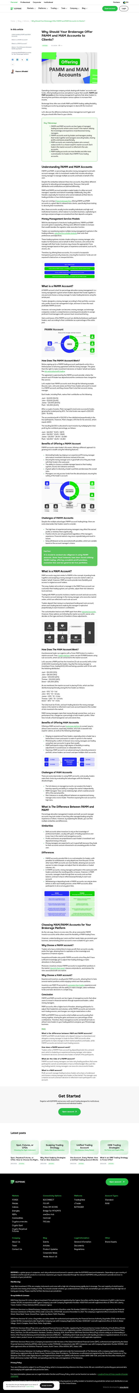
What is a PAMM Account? (20, 40)
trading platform (64, 656)
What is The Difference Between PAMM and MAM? (21, 48)
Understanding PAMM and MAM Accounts (21, 35)
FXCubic (46, 1222)
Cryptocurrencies (19, 1222)
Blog (19, 21)
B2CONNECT (48, 1200)
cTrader (77, 1203)
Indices (15, 1207)
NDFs (14, 1214)
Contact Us (17, 1249)
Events (46, 1242)
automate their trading (76, 985)
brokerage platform (73, 726)
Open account (110, 9)
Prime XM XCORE (50, 1207)
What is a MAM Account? (19, 43)
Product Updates (50, 1249)
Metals (15, 1203)
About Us (16, 1242)
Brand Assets (111, 1242)
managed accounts (89, 612)
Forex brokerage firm (63, 201)
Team (14, 1246)
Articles (26, 21)
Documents (79, 1246)
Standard (109, 1200)
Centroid (46, 1218)
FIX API (46, 1203)
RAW (107, 1203)
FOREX (15, 1200)
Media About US (50, 1257)
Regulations (79, 1249)
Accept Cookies (47, 1385)
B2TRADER (79, 1207)
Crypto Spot (17, 1225)
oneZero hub (48, 1214)
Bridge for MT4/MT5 (52, 1211)
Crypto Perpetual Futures (19, 1230)
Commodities (17, 1218)
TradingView (79, 1200)
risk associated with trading (54, 371)
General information (82, 1242)
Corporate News (50, 1253)
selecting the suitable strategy (65, 233)
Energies (16, 1211)
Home (13, 21)
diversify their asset (57, 968)
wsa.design (124, 1387)
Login (124, 9)
